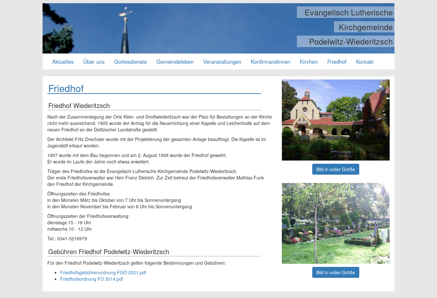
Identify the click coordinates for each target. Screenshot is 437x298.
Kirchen (309, 61)
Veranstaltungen (222, 61)
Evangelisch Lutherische (349, 12)
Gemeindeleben (175, 61)
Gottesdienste (130, 61)
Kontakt (365, 61)
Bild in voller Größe (335, 169)
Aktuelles (63, 61)
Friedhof (336, 61)
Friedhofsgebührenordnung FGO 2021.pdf (103, 272)
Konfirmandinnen (270, 61)
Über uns (94, 61)
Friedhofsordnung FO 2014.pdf (91, 279)
